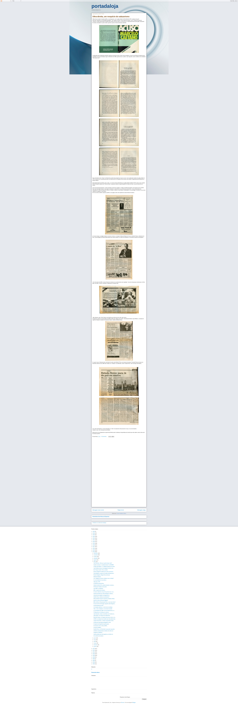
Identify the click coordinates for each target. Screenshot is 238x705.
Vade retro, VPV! (97, 581)
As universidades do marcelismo (100, 580)
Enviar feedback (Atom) (121, 513)
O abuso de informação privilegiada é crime (102, 622)
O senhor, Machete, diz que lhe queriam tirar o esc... (104, 591)
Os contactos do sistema (98, 635)
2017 (94, 546)
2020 (94, 541)
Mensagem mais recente (98, 510)
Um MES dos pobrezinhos (99, 583)
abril (95, 641)
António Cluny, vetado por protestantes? (101, 596)
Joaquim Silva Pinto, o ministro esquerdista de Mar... (104, 620)
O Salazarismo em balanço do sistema (101, 612)
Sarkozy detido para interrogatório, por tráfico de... (103, 634)
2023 (94, 536)
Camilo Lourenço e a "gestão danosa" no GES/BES (104, 564)
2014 (94, 551)
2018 (94, 544)
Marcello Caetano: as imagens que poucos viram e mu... (105, 617)
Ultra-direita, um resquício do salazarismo (102, 615)
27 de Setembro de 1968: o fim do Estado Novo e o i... (104, 610)
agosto (95, 559)
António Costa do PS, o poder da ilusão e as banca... (104, 585)
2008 (94, 657)
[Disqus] (119, 456)
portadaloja (104, 6)
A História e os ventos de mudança (99, 522)
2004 (94, 662)
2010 (94, 653)
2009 (94, 655)
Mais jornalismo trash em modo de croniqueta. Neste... (104, 598)
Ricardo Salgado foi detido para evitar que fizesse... (104, 571)
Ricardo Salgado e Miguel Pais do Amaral (102, 574)
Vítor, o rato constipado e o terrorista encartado (103, 608)
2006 (94, 658)
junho (95, 637)
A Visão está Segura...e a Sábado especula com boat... (104, 566)
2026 (94, 531)
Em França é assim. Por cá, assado (101, 569)
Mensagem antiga (141, 510)
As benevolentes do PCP (98, 605)
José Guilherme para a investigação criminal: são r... (104, 568)
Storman (122, 702)
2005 (94, 660)
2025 (94, 533)
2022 (94, 538)
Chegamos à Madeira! (98, 632)
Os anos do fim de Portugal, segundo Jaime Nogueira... (104, 603)
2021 (94, 539)
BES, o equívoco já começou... (100, 590)
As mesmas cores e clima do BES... (101, 625)
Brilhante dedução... (97, 576)
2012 (94, 650)
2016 (94, 548)
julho (95, 561)
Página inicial (121, 510)
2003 (94, 663)
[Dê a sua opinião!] (110, 436)
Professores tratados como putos (100, 586)
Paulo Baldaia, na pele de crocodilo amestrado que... (104, 573)
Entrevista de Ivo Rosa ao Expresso (100, 516)
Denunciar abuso (95, 672)
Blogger (134, 702)
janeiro (95, 646)
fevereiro (96, 644)
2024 (94, 534)
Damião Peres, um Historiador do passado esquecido (104, 629)
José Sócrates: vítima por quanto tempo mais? (103, 563)
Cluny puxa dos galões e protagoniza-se (101, 595)
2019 (94, 543)
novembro (96, 554)
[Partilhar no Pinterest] (113, 436)
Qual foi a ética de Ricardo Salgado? (101, 600)
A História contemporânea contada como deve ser (103, 630)
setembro (96, 558)
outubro (95, 556)
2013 (94, 648)
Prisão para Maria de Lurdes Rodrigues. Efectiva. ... (104, 593)
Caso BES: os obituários (98, 588)
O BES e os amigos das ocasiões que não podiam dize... (105, 618)
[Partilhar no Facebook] (112, 436)
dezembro (96, 553)
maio (95, 639)
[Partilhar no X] (111, 436)
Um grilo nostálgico (97, 627)
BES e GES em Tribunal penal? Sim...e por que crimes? (104, 602)
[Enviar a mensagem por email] (109, 436)
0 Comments (103, 436)
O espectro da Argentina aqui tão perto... (102, 624)
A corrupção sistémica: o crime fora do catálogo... (103, 607)
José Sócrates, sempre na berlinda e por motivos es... (104, 613)
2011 (94, 651)
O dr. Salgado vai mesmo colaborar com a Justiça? (104, 578)
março (95, 643)
